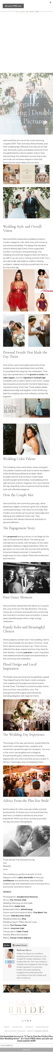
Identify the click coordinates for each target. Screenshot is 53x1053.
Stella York (20, 906)
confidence (8, 880)
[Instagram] (12, 962)
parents (28, 652)
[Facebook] (9, 962)
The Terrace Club (18, 900)
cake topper (9, 378)
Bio (8, 945)
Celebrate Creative (41, 1031)
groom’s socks (37, 374)
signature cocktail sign (34, 378)
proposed (12, 536)
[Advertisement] (26, 45)
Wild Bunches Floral (20, 916)
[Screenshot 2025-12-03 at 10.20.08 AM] (26, 992)
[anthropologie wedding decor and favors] (26, 183)
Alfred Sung (26, 909)
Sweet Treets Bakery (20, 938)
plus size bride (26, 877)
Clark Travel (22, 931)
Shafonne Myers (24, 950)
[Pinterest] (9, 966)
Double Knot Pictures (27, 897)
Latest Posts (21, 945)
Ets (23, 919)
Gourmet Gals (17, 928)
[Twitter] (6, 962)
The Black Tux (40, 912)
